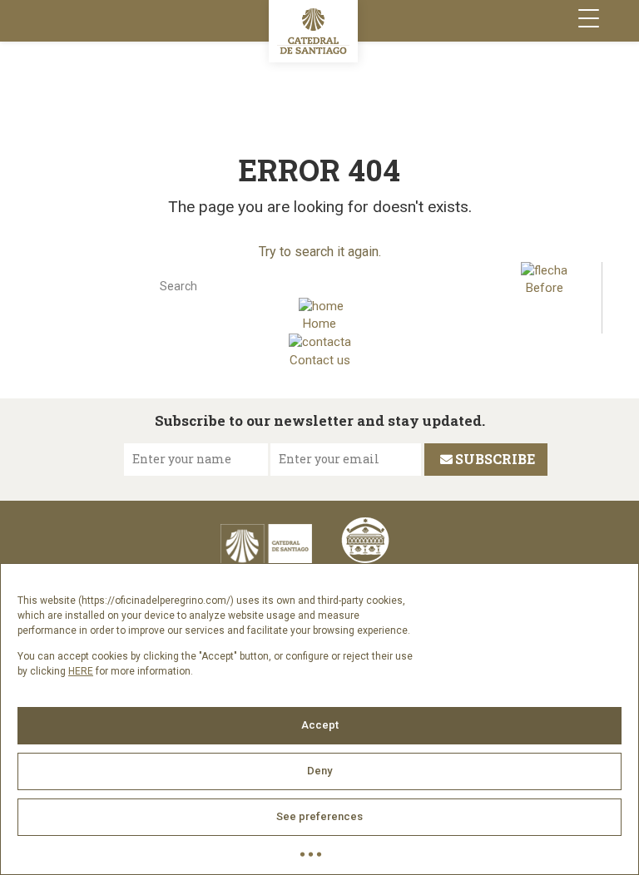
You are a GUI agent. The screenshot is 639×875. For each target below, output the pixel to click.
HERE (80, 671)
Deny (319, 770)
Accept (320, 725)
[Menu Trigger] (588, 18)
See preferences (319, 816)
